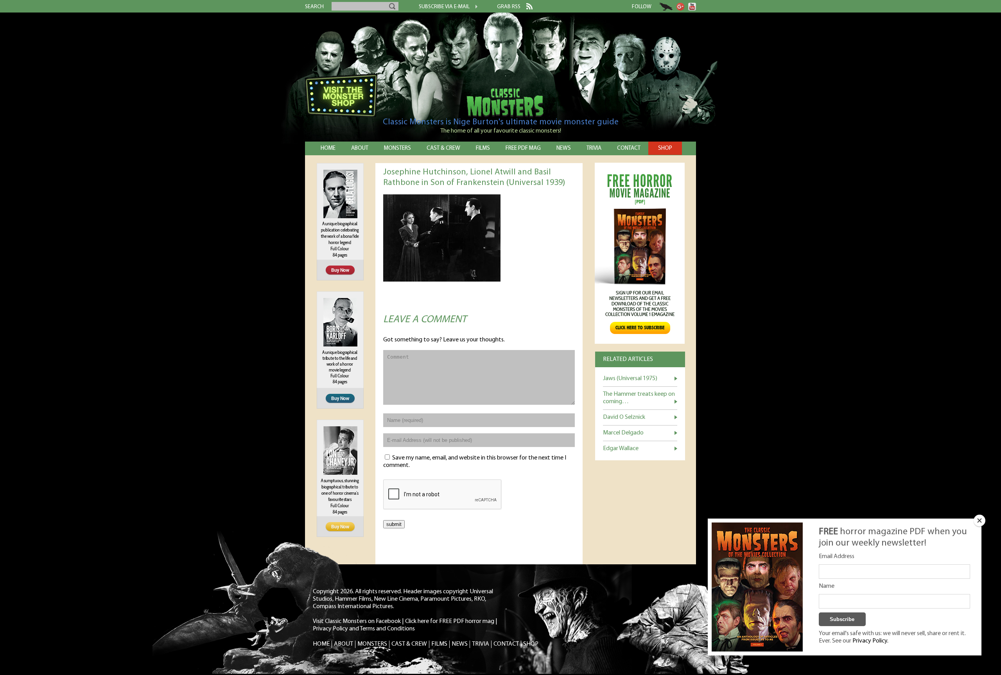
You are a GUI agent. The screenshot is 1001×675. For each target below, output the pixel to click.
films (483, 148)
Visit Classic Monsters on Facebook (357, 621)
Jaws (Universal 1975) (630, 378)
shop (665, 148)
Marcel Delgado (623, 433)
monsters (397, 148)
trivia (594, 148)
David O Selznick (624, 417)
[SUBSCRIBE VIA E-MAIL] (473, 7)
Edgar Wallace (621, 448)
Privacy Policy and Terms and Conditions (364, 629)
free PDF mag (523, 148)
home (328, 148)
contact (628, 148)
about (359, 148)
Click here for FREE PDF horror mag (449, 621)
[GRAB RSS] (526, 8)
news (563, 148)
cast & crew (443, 148)
